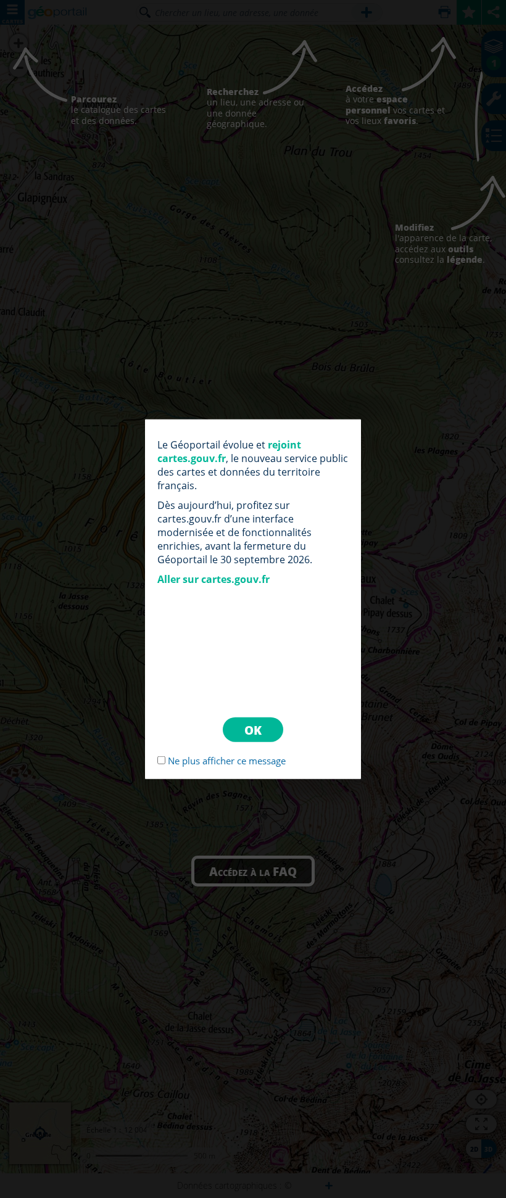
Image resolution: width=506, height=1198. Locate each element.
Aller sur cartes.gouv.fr (213, 579)
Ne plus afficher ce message (227, 760)
